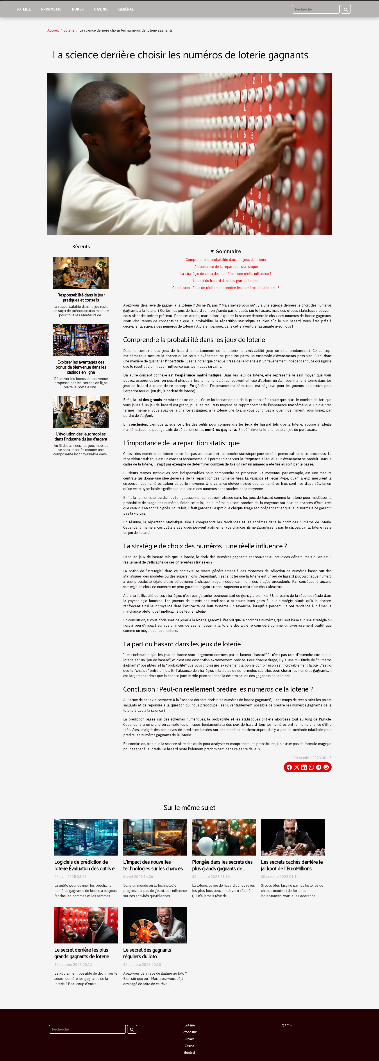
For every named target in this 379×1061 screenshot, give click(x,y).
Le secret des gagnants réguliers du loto (147, 953)
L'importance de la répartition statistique (225, 266)
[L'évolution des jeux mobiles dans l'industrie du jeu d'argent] (81, 412)
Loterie (24, 9)
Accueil (53, 30)
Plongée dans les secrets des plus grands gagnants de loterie (222, 868)
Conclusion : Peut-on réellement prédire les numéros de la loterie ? (225, 287)
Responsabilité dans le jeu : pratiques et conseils (81, 298)
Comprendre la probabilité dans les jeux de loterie (226, 259)
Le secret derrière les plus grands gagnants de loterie (81, 953)
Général (126, 9)
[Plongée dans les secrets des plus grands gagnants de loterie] (224, 837)
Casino (101, 9)
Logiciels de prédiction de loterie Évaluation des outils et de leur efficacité (85, 868)
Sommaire (228, 251)
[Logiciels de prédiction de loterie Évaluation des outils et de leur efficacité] (86, 837)
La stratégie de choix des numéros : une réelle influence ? (225, 273)
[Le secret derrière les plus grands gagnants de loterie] (86, 925)
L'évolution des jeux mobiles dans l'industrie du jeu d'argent (81, 437)
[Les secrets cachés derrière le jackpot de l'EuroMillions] (293, 837)
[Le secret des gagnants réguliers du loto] (155, 925)
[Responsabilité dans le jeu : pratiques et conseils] (81, 273)
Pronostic (51, 9)
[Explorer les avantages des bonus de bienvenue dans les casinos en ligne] (81, 340)
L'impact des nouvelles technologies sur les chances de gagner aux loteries (153, 868)
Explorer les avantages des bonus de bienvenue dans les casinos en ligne (81, 367)
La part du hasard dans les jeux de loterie (226, 280)
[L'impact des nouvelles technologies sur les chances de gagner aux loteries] (155, 837)
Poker (78, 9)
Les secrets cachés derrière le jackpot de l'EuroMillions (292, 865)
